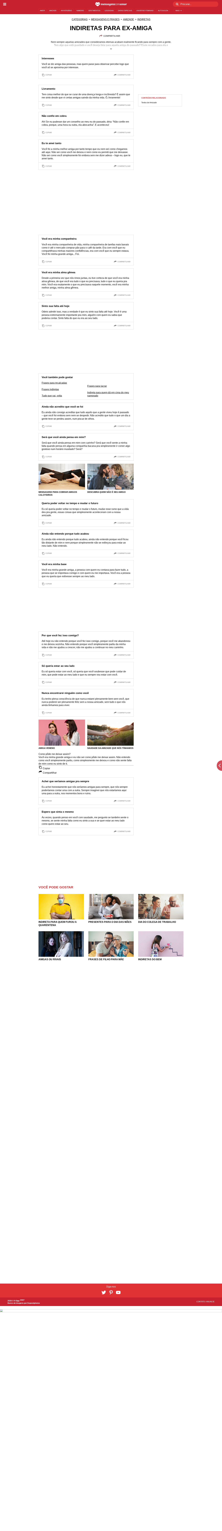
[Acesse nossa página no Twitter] (103, 1292)
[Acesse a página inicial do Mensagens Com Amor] (111, 4)
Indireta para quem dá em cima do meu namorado (108, 394)
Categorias (80, 19)
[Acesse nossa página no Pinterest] (111, 1292)
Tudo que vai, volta (52, 395)
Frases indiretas (50, 389)
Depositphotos (33, 1303)
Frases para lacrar (97, 386)
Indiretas (143, 19)
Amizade (128, 19)
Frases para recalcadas (54, 383)
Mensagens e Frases (105, 19)
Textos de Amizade (149, 103)
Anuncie (210, 1302)
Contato (200, 1302)
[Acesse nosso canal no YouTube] (118, 1292)
